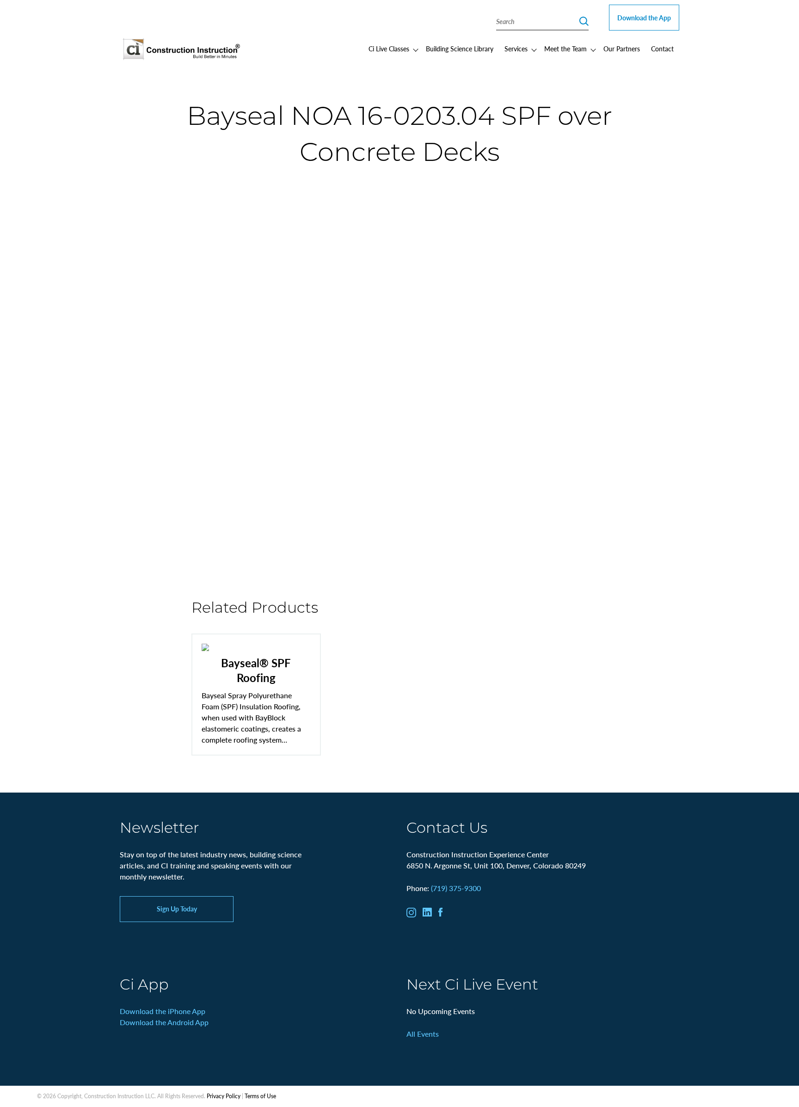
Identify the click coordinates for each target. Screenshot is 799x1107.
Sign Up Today (177, 908)
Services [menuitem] (516, 48)
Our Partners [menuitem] (621, 48)
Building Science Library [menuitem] (459, 48)
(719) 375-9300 (456, 888)
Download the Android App (164, 1022)
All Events (422, 1033)
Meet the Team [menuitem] (565, 48)
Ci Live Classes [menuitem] (389, 48)
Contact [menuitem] (662, 48)
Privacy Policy (223, 1096)
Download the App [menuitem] (644, 17)
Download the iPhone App (162, 1011)
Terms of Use (260, 1096)
